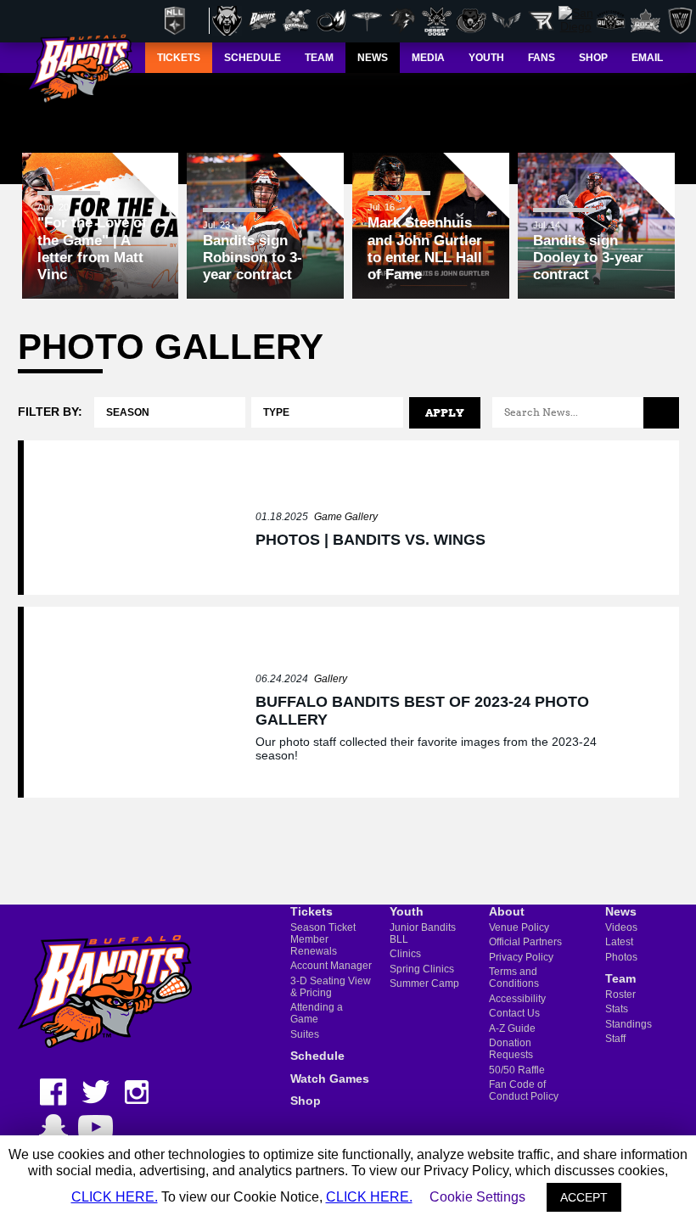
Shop (305, 1100)
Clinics (405, 954)
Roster (620, 994)
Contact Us (514, 1013)
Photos (621, 957)
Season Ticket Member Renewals (323, 939)
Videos (621, 927)
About (507, 911)
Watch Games (329, 1078)
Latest (619, 942)
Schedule (317, 1055)
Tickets (311, 911)
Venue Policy (519, 927)
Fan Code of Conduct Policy (523, 1090)
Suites (304, 1034)
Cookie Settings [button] (477, 1197)
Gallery (330, 679)
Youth (407, 911)
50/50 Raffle (517, 1070)
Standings (628, 1024)
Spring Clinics (422, 969)
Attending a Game (316, 1013)
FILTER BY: (50, 411)
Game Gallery (346, 517)
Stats (616, 1009)
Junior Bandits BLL (423, 933)
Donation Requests (511, 1049)
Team (620, 978)
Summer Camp (424, 983)
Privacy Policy (521, 957)
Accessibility (517, 999)
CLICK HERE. (114, 1197)
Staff (615, 1039)
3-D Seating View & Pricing (330, 987)
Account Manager (331, 966)
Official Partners (525, 942)
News (621, 911)
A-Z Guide (512, 1028)
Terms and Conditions (514, 977)
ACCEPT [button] (584, 1197)
